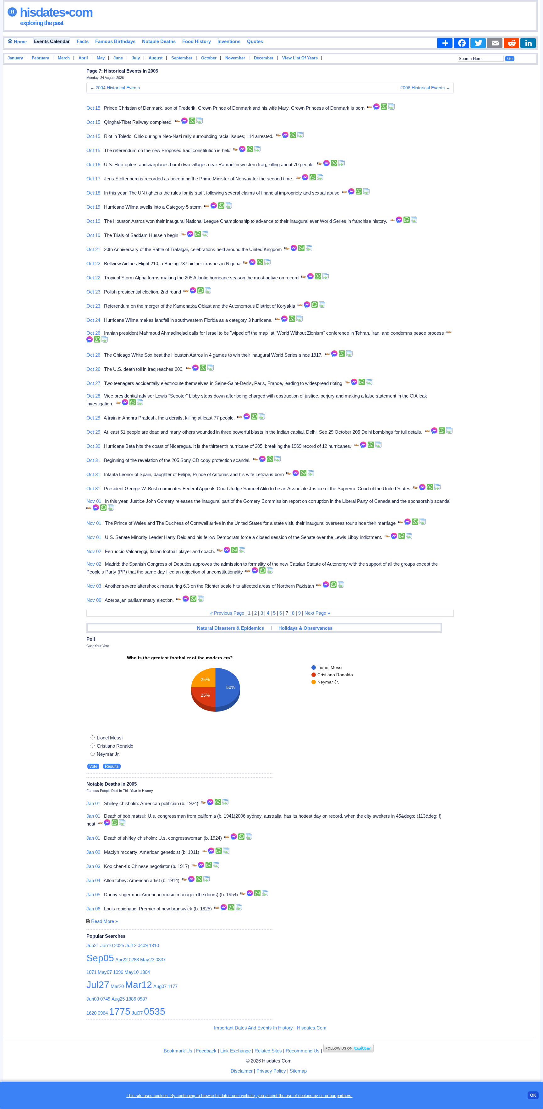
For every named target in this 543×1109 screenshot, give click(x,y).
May (101, 58)
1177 (173, 986)
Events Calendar (52, 41)
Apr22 (121, 959)
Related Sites (268, 1050)
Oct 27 (93, 383)
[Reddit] (511, 43)
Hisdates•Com (55, 12)
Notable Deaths (159, 41)
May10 (131, 972)
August (155, 58)
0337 (161, 959)
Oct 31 (93, 460)
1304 (145, 972)
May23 (147, 959)
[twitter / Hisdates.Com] (348, 1050)
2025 (119, 945)
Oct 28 (93, 395)
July (136, 58)
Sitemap (298, 1070)
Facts (83, 41)
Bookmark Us (178, 1050)
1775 (119, 1011)
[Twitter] (478, 43)
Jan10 (106, 945)
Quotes (255, 41)
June (118, 58)
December (263, 58)
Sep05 (100, 958)
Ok (533, 1095)
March (64, 58)
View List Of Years (300, 58)
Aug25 (118, 999)
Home (20, 41)
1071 (91, 972)
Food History (196, 41)
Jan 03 (93, 866)
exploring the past (41, 22)
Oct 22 (93, 263)
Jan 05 (93, 894)
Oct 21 (93, 249)
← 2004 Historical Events (115, 87)
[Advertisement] (521, 167)
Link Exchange (235, 1050)
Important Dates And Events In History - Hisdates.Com (270, 1027)
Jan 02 (93, 852)
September (181, 58)
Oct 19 (93, 207)
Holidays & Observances (305, 628)
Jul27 (97, 985)
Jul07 (137, 1013)
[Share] (444, 43)
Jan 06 (93, 908)
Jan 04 (93, 880)
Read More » (104, 921)
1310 (154, 945)
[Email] (494, 43)
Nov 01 (93, 501)
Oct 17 (93, 178)
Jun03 (92, 999)
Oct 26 (93, 333)
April (83, 58)
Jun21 (92, 945)
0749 (105, 999)
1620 (91, 1013)
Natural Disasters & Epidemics (230, 628)
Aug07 (160, 986)
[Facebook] (461, 43)
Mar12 (138, 985)
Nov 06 (93, 600)
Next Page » (317, 613)
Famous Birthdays (115, 41)
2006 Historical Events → (425, 87)
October (209, 58)
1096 (118, 972)
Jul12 (130, 945)
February (40, 58)
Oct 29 (93, 417)
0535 (154, 1011)
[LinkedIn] (528, 43)
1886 (131, 999)
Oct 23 (93, 291)
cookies (305, 1095)
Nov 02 (93, 551)
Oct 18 (93, 192)
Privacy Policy (271, 1070)
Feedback (206, 1050)
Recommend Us (303, 1050)
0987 (142, 999)
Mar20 (117, 986)
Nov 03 (93, 586)
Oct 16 (93, 164)
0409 (143, 945)
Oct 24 (93, 320)
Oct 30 (93, 446)
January (15, 58)
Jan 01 (93, 803)
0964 (103, 1013)
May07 (105, 972)
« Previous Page (227, 613)
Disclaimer (242, 1070)
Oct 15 (93, 108)
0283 (134, 959)
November (235, 58)
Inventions (228, 41)
